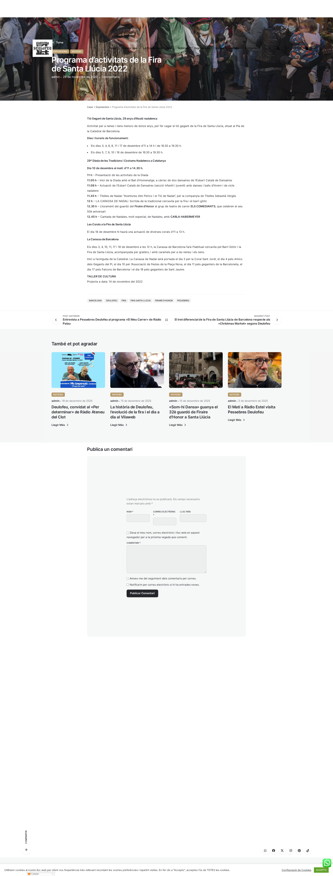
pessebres (183, 300)
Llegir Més (58, 425)
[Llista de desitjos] (287, 48)
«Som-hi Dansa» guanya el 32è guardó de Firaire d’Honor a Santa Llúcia (193, 412)
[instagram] (290, 850)
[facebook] (273, 850)
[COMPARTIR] (26, 849)
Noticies (58, 394)
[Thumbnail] (43, 48)
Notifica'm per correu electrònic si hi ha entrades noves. (164, 584)
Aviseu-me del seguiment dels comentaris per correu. (163, 578)
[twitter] (282, 850)
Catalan (35, 874)
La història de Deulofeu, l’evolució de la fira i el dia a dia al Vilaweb (135, 412)
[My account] (278, 48)
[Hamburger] (26, 48)
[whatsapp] (265, 850)
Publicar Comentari (142, 593)
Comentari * (133, 543)
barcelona (95, 300)
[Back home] (166, 320)
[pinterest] (299, 850)
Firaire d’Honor (164, 300)
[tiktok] (307, 850)
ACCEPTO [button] (321, 870)
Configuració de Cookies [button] (296, 870)
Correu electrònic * (164, 513)
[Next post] (275, 320)
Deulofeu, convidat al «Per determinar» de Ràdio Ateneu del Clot (78, 412)
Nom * (130, 511)
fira (124, 300)
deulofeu (111, 300)
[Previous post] (57, 320)
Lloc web (185, 511)
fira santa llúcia (141, 300)
